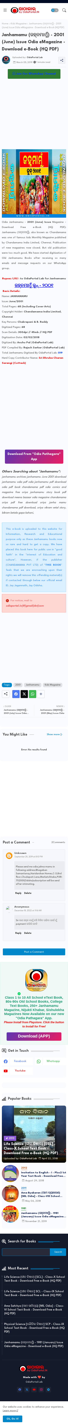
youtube (20, 1070)
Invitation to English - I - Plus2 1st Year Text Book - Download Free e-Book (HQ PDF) (43, 1174)
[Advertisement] (34, 115)
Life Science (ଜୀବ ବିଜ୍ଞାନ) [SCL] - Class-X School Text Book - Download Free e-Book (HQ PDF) (34, 1279)
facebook (20, 1061)
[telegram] (48, 1389)
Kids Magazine (18, 24)
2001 (18, 685)
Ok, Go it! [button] (13, 1419)
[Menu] (5, 10)
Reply (18, 893)
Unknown (20, 853)
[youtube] (34, 1389)
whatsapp (53, 1061)
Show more (53, 734)
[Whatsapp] (32, 694)
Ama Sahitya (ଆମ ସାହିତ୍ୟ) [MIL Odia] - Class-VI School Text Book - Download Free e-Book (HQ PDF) (34, 1310)
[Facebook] (16, 694)
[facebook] (19, 1389)
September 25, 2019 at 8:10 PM (29, 857)
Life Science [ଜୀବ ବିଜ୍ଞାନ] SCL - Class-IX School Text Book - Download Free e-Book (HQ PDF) (34, 1293)
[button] (55, 10)
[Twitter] (24, 694)
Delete (27, 893)
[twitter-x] (26, 1389)
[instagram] (41, 1389)
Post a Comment (34, 952)
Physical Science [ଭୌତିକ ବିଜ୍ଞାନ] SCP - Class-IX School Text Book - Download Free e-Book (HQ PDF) (34, 1328)
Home (5, 24)
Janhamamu (32, 685)
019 (60, 352)
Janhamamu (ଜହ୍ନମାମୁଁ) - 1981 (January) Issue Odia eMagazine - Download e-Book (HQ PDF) (43, 1215)
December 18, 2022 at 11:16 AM (28, 911)
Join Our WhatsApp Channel (35, 73)
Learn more (9, 1410)
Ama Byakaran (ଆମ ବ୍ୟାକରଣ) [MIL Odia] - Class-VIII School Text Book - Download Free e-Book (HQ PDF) (40, 1194)
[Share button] (41, 694)
